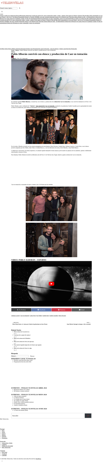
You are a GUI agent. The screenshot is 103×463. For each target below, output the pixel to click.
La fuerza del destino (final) (21, 410)
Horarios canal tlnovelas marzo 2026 (23, 360)
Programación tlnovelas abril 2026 (22, 361)
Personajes (23, 48)
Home (12, 50)
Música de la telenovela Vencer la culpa (23, 348)
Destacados (74, 48)
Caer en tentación (24, 315)
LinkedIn (4, 455)
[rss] (1, 427)
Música (14, 48)
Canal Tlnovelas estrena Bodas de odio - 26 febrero (79, 17)
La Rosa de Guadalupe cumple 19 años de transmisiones (23, 18)
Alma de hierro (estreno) (20, 396)
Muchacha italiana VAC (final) (21, 389)
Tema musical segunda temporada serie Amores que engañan (27, 344)
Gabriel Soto (45, 315)
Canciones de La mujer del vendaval (22, 335)
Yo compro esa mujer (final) (21, 400)
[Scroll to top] (2, 461)
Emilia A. (14, 58)
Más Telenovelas (6, 447)
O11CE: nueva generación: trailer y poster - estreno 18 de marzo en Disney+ (58, 15)
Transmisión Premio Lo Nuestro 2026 (27, 17)
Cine (31, 48)
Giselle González (53, 315)
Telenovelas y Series (7, 443)
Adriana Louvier (15, 315)
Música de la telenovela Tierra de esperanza (24, 341)
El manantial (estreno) (19, 403)
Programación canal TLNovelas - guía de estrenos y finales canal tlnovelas (52, 48)
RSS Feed (3, 424)
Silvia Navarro (62, 315)
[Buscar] (88, 415)
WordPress (38, 458)
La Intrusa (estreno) (19, 397)
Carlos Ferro (33, 315)
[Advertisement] (51, 36)
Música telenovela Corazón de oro (21, 331)
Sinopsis (18, 48)
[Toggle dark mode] (2, 11)
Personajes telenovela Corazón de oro (29, 15)
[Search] (20, 8)
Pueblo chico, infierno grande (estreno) (24, 402)
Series (6, 48)
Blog (3, 48)
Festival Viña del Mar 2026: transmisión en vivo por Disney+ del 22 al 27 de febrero (68, 20)
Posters (28, 48)
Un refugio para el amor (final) (21, 399)
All (1, 48)
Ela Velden (39, 315)
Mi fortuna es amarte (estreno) (21, 391)
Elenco (10, 48)
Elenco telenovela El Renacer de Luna (71, 21)
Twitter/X (4, 454)
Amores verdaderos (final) (20, 405)
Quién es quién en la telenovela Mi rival (10, 15)
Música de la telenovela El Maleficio (22, 338)
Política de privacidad (7, 446)
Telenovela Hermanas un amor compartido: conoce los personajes (54, 18)
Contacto (4, 444)
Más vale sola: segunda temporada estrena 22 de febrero (51, 17)
